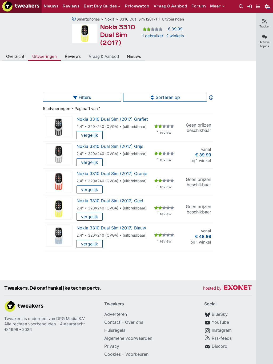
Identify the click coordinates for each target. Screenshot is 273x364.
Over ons (134, 322)
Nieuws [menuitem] (51, 6)
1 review (164, 132)
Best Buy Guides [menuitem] (100, 6)
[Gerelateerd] (74, 19)
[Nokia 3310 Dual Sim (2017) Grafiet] (58, 127)
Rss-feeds (222, 338)
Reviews (73, 56)
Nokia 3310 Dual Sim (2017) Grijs (110, 146)
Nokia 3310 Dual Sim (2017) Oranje (112, 173)
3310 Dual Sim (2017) (138, 19)
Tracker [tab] (264, 26)
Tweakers (13, 318)
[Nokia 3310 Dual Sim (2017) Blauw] (58, 236)
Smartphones (88, 19)
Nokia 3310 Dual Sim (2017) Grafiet (112, 119)
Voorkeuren (136, 354)
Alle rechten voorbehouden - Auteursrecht (44, 323)
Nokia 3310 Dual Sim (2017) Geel (110, 200)
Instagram (222, 330)
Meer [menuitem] (215, 6)
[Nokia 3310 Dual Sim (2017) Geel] (58, 209)
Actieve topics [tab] (264, 44)
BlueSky (220, 314)
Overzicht (15, 56)
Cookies (112, 354)
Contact (112, 322)
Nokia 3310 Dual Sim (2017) (117, 35)
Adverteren (115, 314)
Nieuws (134, 56)
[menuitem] (241, 6)
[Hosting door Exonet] (227, 288)
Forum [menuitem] (198, 6)
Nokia (110, 19)
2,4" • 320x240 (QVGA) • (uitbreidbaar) (112, 126)
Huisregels (114, 330)
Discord (219, 346)
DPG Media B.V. (71, 318)
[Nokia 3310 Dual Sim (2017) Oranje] (58, 181)
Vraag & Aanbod (104, 56)
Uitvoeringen (173, 19)
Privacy (111, 346)
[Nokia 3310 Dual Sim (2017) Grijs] (58, 154)
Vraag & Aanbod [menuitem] (170, 6)
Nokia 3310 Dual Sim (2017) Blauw (111, 227)
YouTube (220, 322)
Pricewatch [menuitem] (137, 6)
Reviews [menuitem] (71, 6)
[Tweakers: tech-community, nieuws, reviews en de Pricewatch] (21, 6)
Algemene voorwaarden (128, 338)
